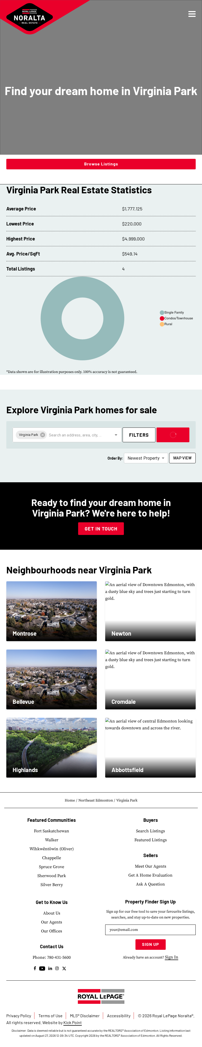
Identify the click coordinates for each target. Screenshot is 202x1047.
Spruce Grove (51, 866)
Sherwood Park (51, 875)
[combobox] (76, 435)
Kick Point (72, 1022)
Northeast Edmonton (95, 800)
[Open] (116, 435)
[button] (31, 435)
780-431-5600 (59, 957)
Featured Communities (51, 820)
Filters (139, 435)
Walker (51, 840)
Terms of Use (50, 1015)
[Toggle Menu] (192, 13)
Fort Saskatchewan (51, 831)
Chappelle (51, 858)
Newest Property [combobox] (144, 458)
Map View (182, 458)
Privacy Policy (18, 1015)
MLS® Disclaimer (85, 1015)
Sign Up (150, 944)
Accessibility (118, 1015)
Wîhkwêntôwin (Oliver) (51, 849)
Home (70, 800)
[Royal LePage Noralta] (29, 17)
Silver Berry (52, 884)
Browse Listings (101, 163)
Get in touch (101, 529)
